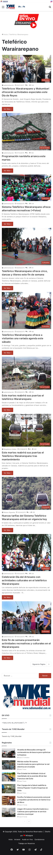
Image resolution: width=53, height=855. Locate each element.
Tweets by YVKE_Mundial (11, 736)
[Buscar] (50, 8)
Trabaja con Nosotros (26, 843)
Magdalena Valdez (10, 449)
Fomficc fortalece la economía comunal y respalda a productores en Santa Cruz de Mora (33, 799)
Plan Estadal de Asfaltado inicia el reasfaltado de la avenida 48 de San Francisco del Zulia (32, 776)
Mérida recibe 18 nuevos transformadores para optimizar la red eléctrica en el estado (33, 764)
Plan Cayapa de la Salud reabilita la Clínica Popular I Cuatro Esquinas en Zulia (32, 787)
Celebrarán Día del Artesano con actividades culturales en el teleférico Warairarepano (24, 580)
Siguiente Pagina (38, 664)
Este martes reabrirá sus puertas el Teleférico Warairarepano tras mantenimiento (23, 456)
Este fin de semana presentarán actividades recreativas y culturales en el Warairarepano (26, 643)
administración (9, 85)
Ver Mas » (7, 109)
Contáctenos (39, 839)
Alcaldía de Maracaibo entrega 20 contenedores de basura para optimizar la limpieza (34, 752)
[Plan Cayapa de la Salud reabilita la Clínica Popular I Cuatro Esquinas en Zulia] (8, 788)
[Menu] (3, 8)
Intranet (17, 839)
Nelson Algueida (9, 512)
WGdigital (29, 835)
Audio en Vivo (27, 839)
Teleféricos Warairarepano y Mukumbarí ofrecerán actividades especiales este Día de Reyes (25, 92)
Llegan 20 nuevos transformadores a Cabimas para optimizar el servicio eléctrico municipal (32, 811)
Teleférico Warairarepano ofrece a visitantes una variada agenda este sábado (22, 338)
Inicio (5, 34)
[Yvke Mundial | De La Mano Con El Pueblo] (16, 6)
